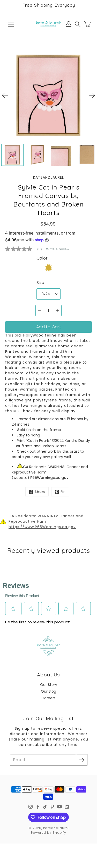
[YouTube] (59, 807)
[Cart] (88, 24)
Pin (63, 491)
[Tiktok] (45, 807)
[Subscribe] (81, 759)
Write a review (57, 249)
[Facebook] (37, 807)
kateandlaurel (56, 828)
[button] (77, 24)
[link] (25, 249)
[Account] (68, 24)
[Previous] (5, 95)
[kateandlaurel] (48, 24)
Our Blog (48, 691)
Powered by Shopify (48, 832)
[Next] (92, 95)
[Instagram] (30, 807)
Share (40, 491)
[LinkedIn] (66, 807)
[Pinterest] (52, 807)
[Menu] (11, 24)
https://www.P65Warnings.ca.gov (42, 526)
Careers (48, 698)
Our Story (48, 684)
